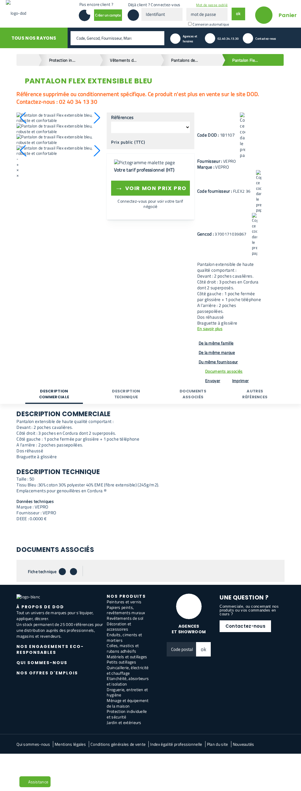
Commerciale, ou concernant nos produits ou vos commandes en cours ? (249, 610)
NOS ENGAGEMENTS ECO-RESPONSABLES (50, 649)
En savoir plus (210, 329)
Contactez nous (34, 763)
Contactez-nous (245, 626)
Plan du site (217, 744)
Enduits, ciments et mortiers (124, 637)
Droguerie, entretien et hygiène (127, 692)
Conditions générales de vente (118, 744)
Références (122, 117)
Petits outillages (121, 662)
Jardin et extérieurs (124, 722)
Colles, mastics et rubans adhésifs (123, 648)
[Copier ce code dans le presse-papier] (242, 135)
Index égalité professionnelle (176, 744)
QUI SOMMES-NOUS (41, 663)
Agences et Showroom (189, 629)
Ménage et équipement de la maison (127, 703)
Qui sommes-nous (33, 744)
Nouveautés (243, 744)
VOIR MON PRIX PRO (150, 187)
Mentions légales (70, 744)
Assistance (38, 782)
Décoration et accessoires (119, 626)
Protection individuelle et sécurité (127, 714)
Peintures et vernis (124, 602)
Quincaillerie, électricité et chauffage (127, 670)
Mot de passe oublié (212, 5)
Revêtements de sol (125, 618)
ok (204, 649)
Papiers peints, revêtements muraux (126, 610)
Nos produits (126, 596)
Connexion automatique (211, 24)
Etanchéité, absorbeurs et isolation (128, 681)
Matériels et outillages (127, 657)
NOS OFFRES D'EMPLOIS (47, 673)
